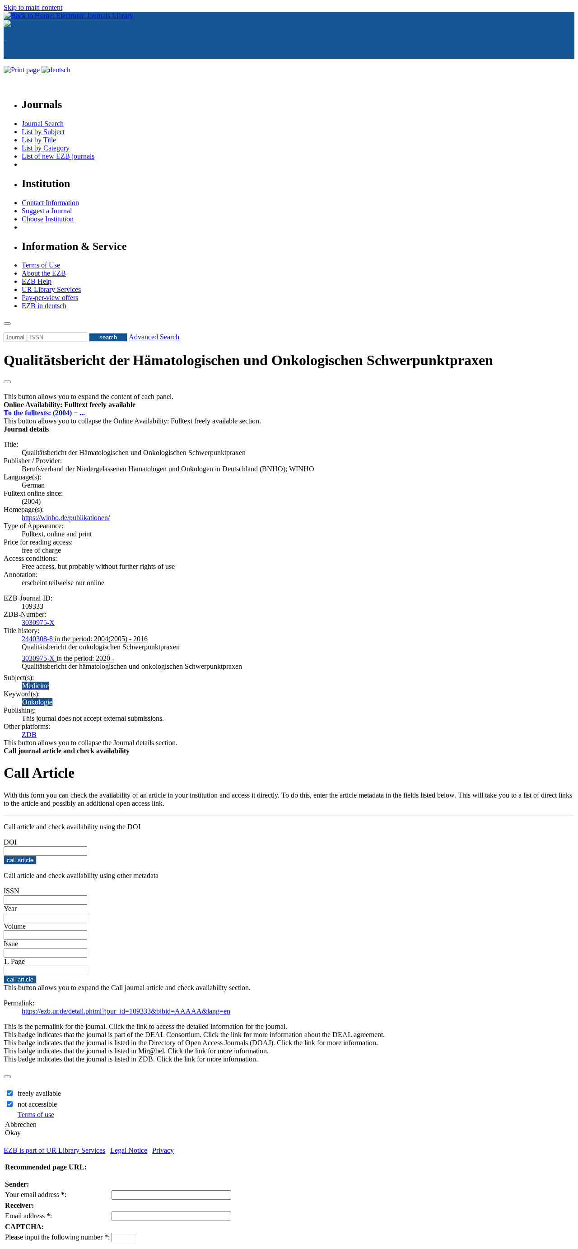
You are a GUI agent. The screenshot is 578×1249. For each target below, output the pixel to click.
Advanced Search (154, 337)
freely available (39, 1093)
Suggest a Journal (47, 211)
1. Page (14, 961)
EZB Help (36, 281)
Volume (15, 926)
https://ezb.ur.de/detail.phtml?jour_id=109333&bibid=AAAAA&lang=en (126, 1011)
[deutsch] (56, 70)
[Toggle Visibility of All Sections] (7, 381)
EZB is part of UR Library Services (54, 1150)
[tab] (289, 405)
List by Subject (43, 132)
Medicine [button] (35, 686)
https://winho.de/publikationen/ (66, 517)
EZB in (44, 306)
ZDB (29, 734)
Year (10, 908)
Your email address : (35, 1194)
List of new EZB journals (58, 156)
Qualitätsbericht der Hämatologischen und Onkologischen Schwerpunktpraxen (248, 360)
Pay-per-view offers (50, 297)
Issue (11, 944)
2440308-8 (38, 639)
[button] (69, 405)
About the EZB (44, 273)
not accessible (37, 1104)
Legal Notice (128, 1150)
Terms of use (36, 1114)
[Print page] (23, 70)
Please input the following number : (57, 1237)
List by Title (39, 140)
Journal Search (43, 123)
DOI (10, 842)
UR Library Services (51, 289)
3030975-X (38, 622)
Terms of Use (41, 265)
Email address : (28, 1216)
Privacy (163, 1150)
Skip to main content (33, 7)
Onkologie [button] (37, 702)
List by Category (46, 148)
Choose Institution (48, 219)
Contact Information (50, 203)
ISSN (11, 891)
